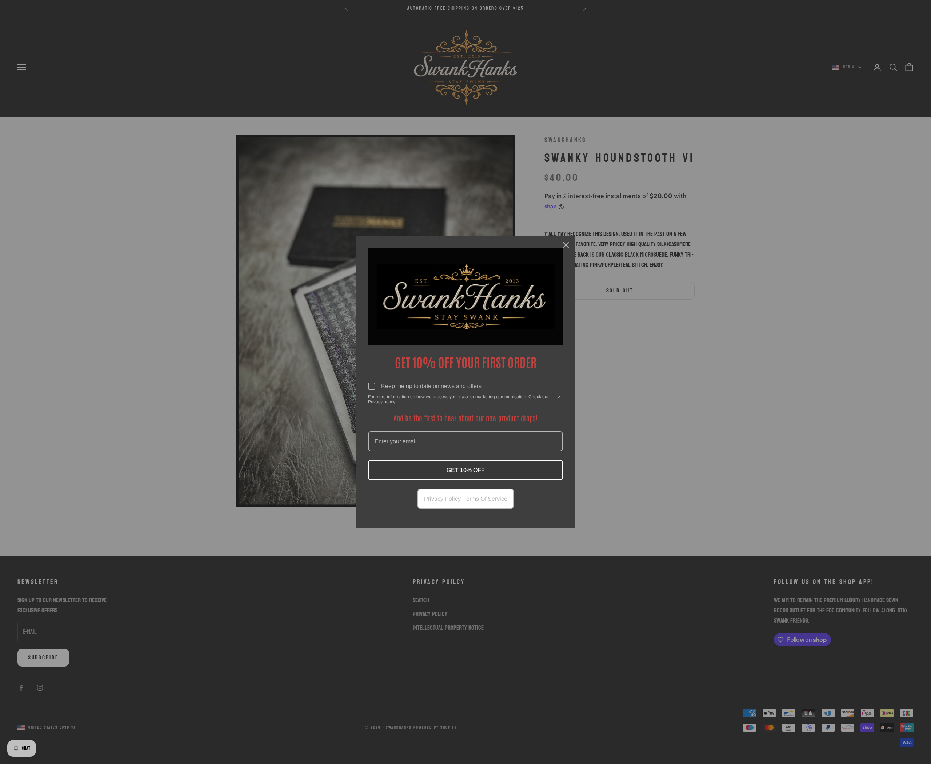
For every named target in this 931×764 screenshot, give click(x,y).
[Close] (566, 245)
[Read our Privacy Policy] (558, 397)
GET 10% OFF (466, 470)
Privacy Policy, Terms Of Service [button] (465, 499)
